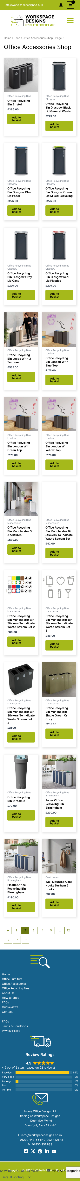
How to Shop (10, 998)
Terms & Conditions (15, 1026)
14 (16, 940)
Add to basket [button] (16, 119)
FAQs (5, 1002)
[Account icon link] (61, 5)
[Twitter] (33, 1151)
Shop (17, 37)
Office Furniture (12, 979)
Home (7, 37)
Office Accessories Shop (38, 37)
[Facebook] (26, 1151)
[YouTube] (54, 1151)
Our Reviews (10, 1007)
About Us (8, 993)
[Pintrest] (40, 1151)
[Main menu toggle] (70, 20)
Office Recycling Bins (16, 988)
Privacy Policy (11, 1031)
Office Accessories (14, 983)
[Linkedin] (47, 1151)
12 (68, 930)
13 (8, 940)
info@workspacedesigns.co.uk (24, 4)
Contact (7, 1012)
